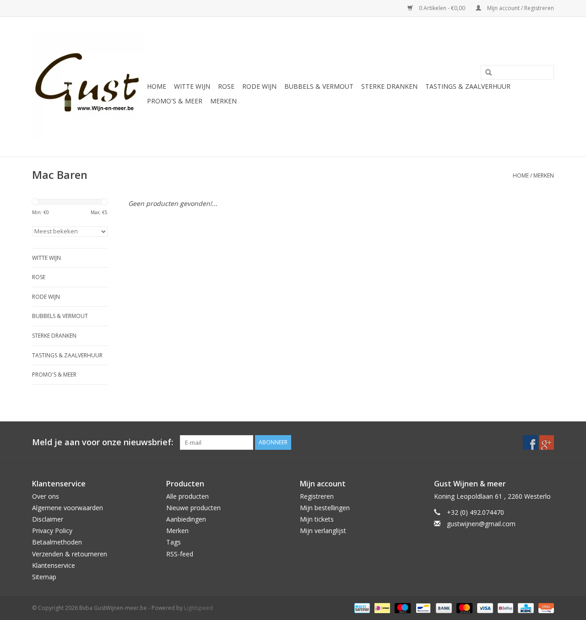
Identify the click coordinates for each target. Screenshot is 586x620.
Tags (173, 542)
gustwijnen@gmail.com (481, 523)
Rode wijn (259, 86)
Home (156, 86)
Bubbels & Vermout (318, 86)
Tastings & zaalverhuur (467, 86)
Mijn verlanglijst (323, 530)
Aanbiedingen (186, 519)
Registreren (317, 496)
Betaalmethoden (57, 542)
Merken (223, 101)
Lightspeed (198, 608)
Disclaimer (47, 519)
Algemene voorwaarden (67, 507)
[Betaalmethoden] (361, 607)
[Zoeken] (485, 73)
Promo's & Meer (174, 101)
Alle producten (187, 496)
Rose (226, 86)
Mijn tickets (317, 519)
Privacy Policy (52, 530)
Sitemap (44, 576)
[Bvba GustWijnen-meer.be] (88, 87)
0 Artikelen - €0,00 (442, 8)
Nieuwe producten (193, 507)
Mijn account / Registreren (520, 8)
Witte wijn (192, 86)
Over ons (45, 496)
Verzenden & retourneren (69, 554)
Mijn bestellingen (325, 507)
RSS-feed (179, 554)
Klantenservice (53, 565)
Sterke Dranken (389, 86)
